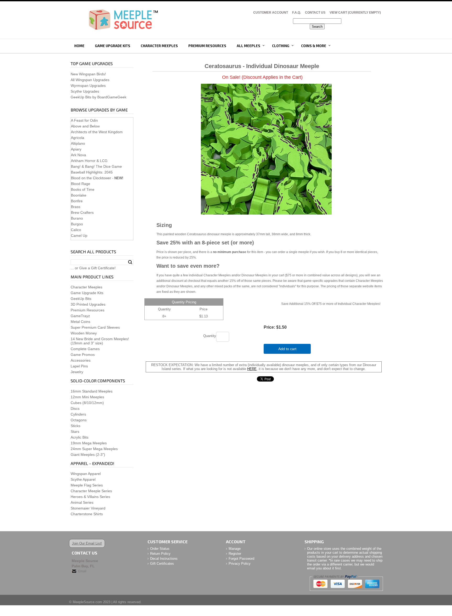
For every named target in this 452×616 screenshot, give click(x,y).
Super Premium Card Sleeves (95, 327)
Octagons (79, 420)
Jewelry (77, 372)
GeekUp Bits (81, 298)
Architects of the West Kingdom (97, 132)
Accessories (81, 360)
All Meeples (248, 46)
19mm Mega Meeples (89, 443)
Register (235, 554)
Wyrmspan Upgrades (88, 85)
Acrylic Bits (79, 437)
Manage (235, 549)
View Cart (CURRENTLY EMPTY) (355, 12)
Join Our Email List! (87, 543)
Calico (76, 230)
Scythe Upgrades (85, 91)
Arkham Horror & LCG (89, 161)
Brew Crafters (82, 212)
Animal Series (82, 502)
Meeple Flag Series (87, 485)
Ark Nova (78, 155)
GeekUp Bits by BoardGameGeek (98, 97)
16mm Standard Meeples (91, 391)
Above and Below (85, 126)
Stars (75, 431)
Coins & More (313, 46)
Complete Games (85, 349)
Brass (75, 207)
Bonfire (77, 201)
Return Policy (160, 554)
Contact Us (315, 12)
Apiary (76, 149)
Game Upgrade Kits (112, 46)
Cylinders (78, 414)
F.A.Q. (296, 12)
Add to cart (287, 349)
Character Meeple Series (91, 491)
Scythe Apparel (83, 479)
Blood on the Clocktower (91, 178)
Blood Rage (80, 184)
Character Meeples (159, 46)
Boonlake (78, 195)
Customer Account (270, 12)
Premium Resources (207, 46)
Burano (77, 218)
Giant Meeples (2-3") (88, 454)
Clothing (280, 46)
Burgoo (77, 224)
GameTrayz (80, 316)
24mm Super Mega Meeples (94, 449)
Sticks (75, 426)
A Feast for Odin (84, 120)
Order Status (160, 549)
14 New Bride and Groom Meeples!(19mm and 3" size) (100, 341)
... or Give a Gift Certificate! (93, 268)
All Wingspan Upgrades (90, 80)
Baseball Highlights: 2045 (92, 172)
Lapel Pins (79, 366)
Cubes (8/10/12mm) (87, 403)
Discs (75, 408)
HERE (252, 369)
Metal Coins (80, 322)
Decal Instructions (164, 559)
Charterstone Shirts (87, 514)
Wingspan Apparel (86, 474)
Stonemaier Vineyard (88, 508)
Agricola (77, 138)
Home (79, 46)
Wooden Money (84, 333)
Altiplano (78, 143)
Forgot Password (241, 559)
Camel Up (79, 235)
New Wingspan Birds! (88, 74)
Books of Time (82, 189)
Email (82, 571)
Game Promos (83, 354)
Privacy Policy (240, 563)
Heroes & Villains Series (90, 497)
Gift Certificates (162, 563)
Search (130, 262)
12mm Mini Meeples (87, 397)
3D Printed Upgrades (88, 304)
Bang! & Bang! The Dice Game (96, 166)
